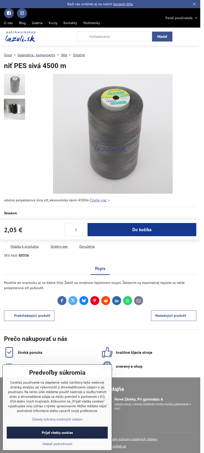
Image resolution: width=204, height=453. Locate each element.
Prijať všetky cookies (57, 432)
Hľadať (162, 36)
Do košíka (142, 229)
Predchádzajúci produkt (32, 315)
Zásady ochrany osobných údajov (132, 439)
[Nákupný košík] (182, 37)
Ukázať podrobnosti (57, 444)
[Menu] (194, 37)
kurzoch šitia (123, 4)
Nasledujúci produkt (170, 315)
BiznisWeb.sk (116, 446)
